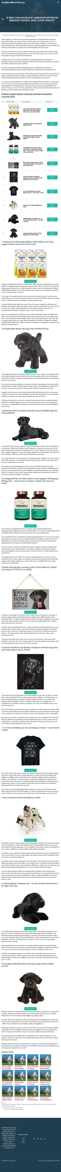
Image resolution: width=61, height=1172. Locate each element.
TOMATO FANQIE (5, 1106)
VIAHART (12, 1106)
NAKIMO (54, 1104)
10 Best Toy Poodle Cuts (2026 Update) (13, 1109)
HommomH (40, 1104)
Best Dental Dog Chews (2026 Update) (13, 1107)
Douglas (23, 1104)
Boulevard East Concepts (9, 1104)
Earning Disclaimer (50, 1160)
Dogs (4, 1102)
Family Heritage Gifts (31, 1104)
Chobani (19, 1104)
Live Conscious (47, 1104)
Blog (23, 1140)
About (23, 1138)
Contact (23, 1142)
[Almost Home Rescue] (13, 2)
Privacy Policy (41, 1160)
